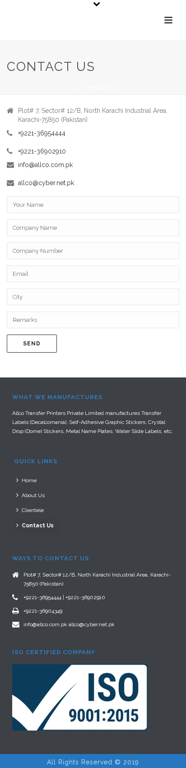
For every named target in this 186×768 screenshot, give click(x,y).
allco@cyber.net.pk (46, 182)
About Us (33, 495)
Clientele (33, 510)
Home (72, 88)
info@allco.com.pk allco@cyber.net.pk (69, 624)
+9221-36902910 (42, 151)
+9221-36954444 (41, 133)
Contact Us (38, 525)
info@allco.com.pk (45, 164)
